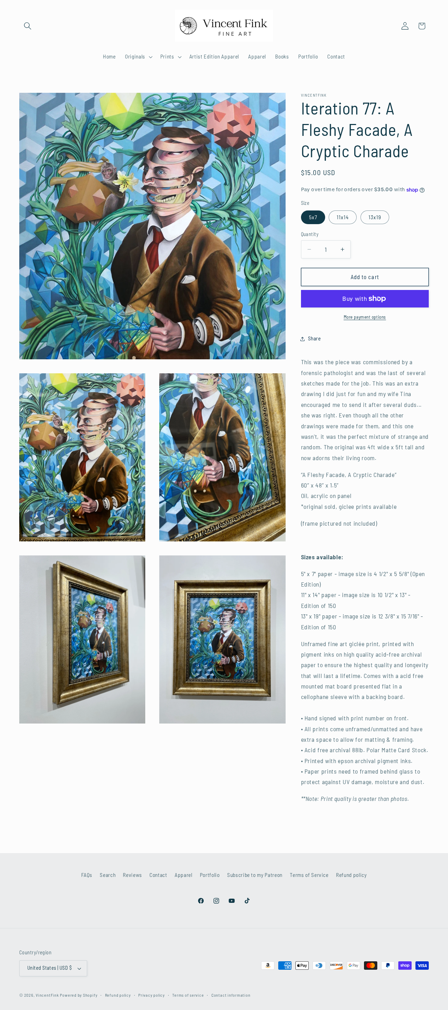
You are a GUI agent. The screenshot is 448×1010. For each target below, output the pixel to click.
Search (107, 875)
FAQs (86, 875)
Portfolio (210, 875)
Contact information (231, 994)
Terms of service (188, 994)
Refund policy (351, 875)
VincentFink (47, 994)
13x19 (375, 217)
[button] (27, 26)
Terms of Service (309, 875)
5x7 (313, 217)
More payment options (365, 317)
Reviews (132, 875)
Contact (158, 875)
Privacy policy (151, 994)
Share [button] (314, 338)
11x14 (343, 217)
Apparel (183, 875)
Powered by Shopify (78, 994)
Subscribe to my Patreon (254, 875)
